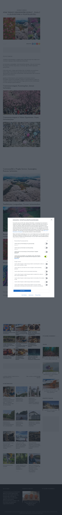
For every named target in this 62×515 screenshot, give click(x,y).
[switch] (46, 243)
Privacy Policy (38, 295)
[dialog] (31, 257)
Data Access (31, 295)
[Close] (52, 220)
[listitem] (31, 241)
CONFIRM (22, 290)
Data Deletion (24, 295)
